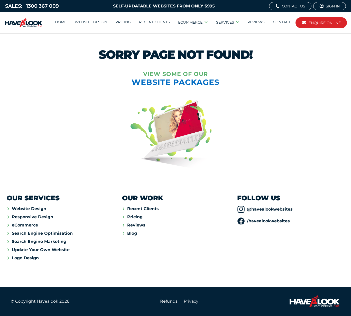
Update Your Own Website (41, 250)
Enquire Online (325, 23)
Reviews (256, 22)
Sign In (333, 6)
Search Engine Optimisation (42, 233)
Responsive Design (32, 217)
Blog (132, 233)
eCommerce (190, 22)
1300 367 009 (32, 6)
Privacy (191, 301)
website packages (175, 82)
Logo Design (25, 258)
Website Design (91, 22)
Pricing (123, 22)
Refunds (169, 301)
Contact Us (293, 6)
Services (225, 22)
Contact (282, 22)
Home (61, 22)
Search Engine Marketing (39, 242)
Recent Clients (154, 22)
